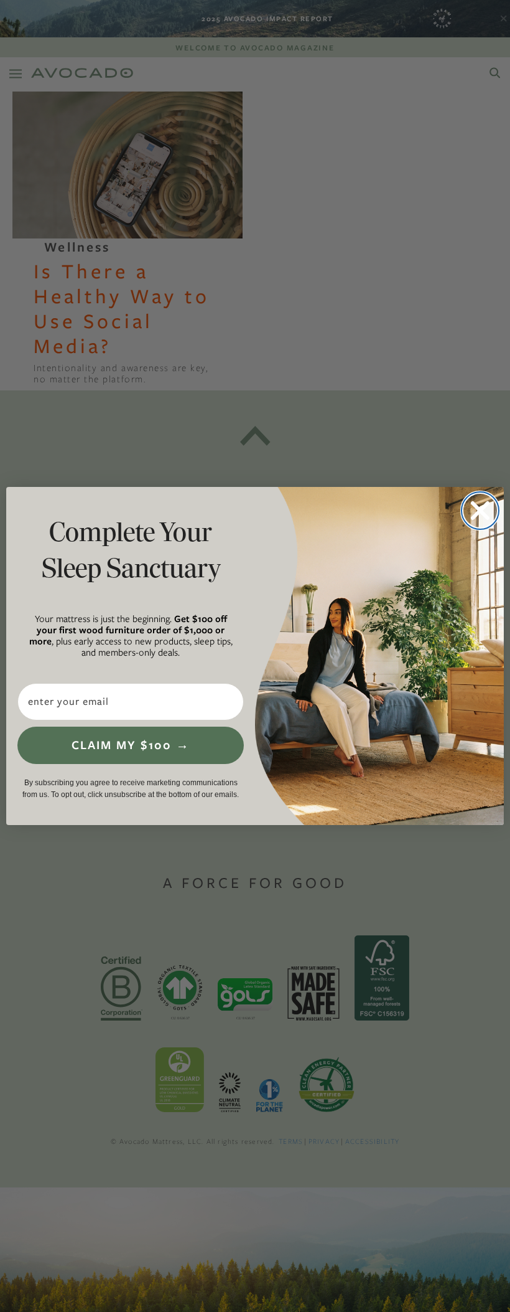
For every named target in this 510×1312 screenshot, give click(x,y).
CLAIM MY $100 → (131, 745)
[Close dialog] (480, 510)
